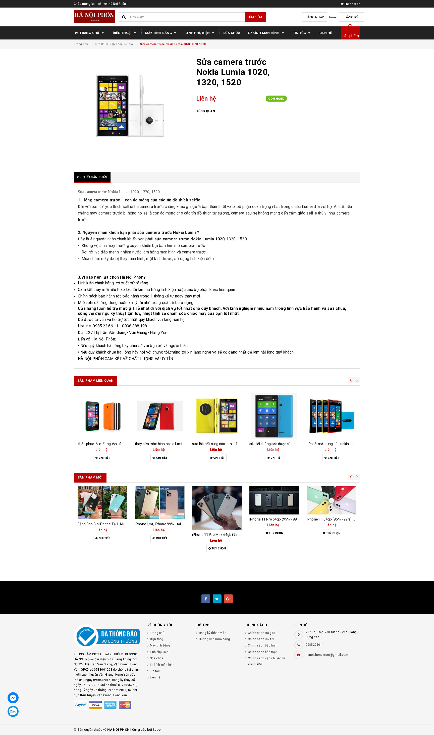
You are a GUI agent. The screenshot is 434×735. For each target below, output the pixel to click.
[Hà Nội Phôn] (107, 637)
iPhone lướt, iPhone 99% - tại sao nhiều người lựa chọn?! (179, 524)
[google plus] (228, 598)
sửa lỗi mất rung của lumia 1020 (218, 444)
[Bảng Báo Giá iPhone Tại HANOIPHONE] (102, 502)
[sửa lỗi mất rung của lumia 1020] (217, 416)
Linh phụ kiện (198, 33)
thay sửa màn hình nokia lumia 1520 (164, 444)
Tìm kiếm (255, 17)
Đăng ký (351, 17)
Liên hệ (325, 33)
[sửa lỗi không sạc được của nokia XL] (274, 416)
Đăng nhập (314, 17)
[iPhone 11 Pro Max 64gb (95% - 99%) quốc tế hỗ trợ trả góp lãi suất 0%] (217, 508)
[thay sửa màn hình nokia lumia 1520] (160, 416)
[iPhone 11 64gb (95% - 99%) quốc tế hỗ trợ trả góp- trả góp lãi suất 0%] (331, 500)
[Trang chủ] (94, 16)
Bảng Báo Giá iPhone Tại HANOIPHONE (108, 524)
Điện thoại (123, 33)
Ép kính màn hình (264, 33)
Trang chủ (89, 33)
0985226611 (315, 644)
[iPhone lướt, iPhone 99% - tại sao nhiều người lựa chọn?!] (160, 502)
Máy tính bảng (159, 33)
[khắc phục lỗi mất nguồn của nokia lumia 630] (102, 416)
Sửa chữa (231, 33)
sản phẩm (351, 36)
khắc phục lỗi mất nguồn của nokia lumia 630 (114, 444)
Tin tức (300, 33)
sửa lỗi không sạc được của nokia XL (278, 444)
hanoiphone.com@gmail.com (327, 655)
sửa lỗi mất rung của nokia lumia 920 (336, 444)
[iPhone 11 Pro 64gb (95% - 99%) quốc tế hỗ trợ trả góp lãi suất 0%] (274, 500)
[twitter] (217, 598)
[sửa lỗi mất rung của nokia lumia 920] (331, 416)
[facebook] (205, 598)
